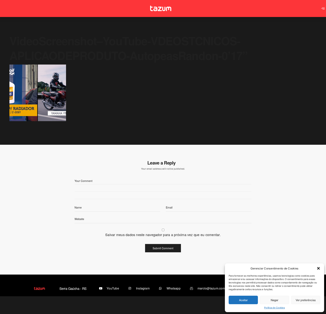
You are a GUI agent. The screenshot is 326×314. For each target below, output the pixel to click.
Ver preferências (306, 300)
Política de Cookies (274, 307)
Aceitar (243, 300)
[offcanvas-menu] (323, 8)
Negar (274, 300)
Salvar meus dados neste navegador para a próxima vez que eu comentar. (163, 234)
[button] (318, 268)
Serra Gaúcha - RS (73, 288)
